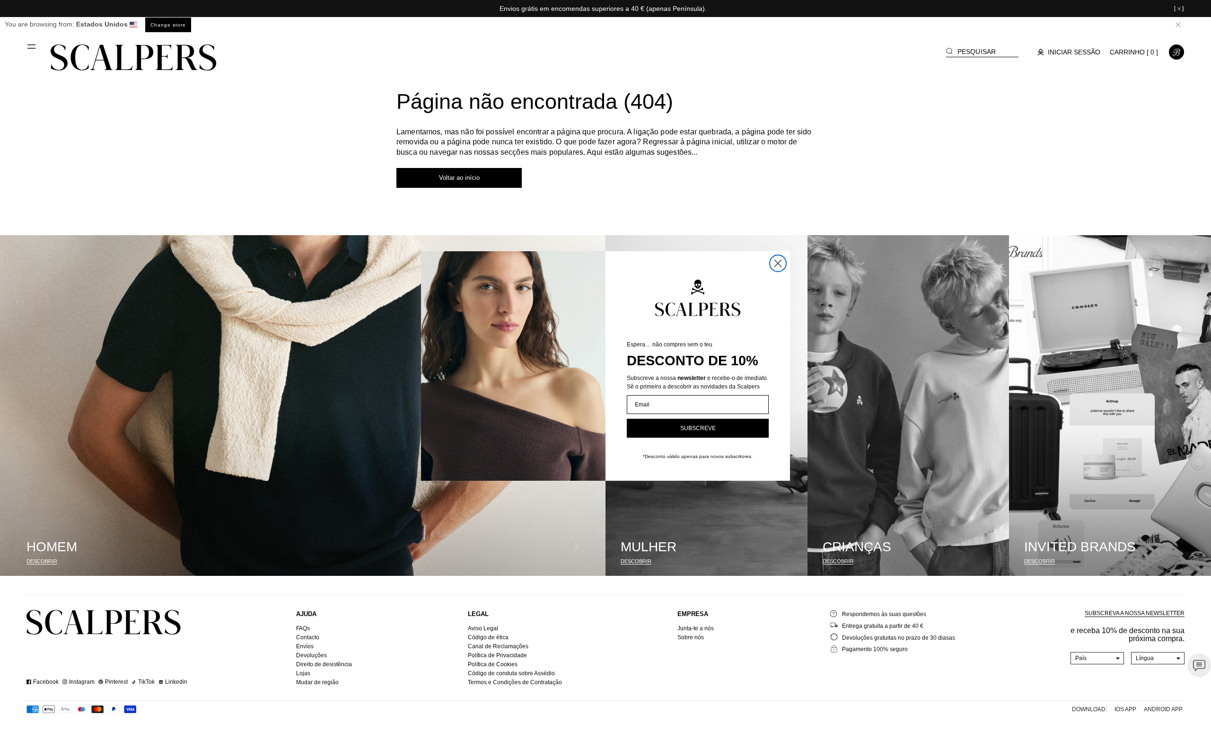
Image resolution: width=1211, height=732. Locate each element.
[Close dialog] (778, 263)
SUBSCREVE (698, 428)
